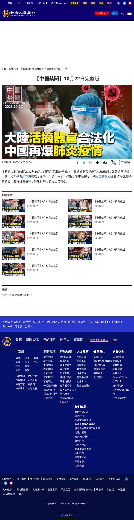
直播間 (79, 340)
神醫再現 (98, 373)
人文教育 (83, 351)
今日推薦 (32, 380)
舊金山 (72, 321)
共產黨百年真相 (83, 420)
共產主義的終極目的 (85, 424)
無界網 (121, 489)
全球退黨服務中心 (83, 489)
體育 (36, 362)
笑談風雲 (81, 360)
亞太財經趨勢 (50, 393)
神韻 (10, 3)
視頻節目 (13, 69)
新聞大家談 (66, 356)
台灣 (27, 362)
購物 (109, 3)
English (105, 321)
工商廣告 (79, 465)
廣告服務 (87, 479)
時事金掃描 (66, 365)
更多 (21, 493)
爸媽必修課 (82, 377)
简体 (45, 3)
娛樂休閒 (118, 351)
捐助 (93, 3)
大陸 (18, 370)
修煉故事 (79, 461)
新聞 (21, 351)
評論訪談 (66, 351)
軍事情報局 (66, 381)
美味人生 (117, 373)
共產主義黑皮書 (83, 449)
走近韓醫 (98, 377)
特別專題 (81, 406)
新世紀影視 (9, 493)
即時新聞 (20, 380)
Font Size (105, 162)
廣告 (85, 3)
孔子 (16, 176)
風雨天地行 (80, 445)
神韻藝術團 (23, 489)
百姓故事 (79, 453)
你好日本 (117, 360)
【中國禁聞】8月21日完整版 (42, 201)
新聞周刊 (48, 377)
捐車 (101, 3)
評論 (18, 366)
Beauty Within (120, 377)
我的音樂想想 (119, 398)
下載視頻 (125, 162)
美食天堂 (117, 369)
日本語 (18, 326)
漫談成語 (81, 373)
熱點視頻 (32, 376)
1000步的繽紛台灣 (121, 391)
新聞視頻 (49, 351)
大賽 (18, 3)
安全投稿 (74, 479)
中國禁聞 (37, 69)
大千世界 (117, 381)
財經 (27, 366)
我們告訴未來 (82, 411)
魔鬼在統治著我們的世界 (87, 428)
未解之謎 (81, 356)
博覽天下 (20, 384)
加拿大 (27, 321)
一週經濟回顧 (50, 385)
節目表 (65, 340)
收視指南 (34, 479)
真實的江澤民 (82, 436)
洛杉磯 (36, 321)
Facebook (118, 3)
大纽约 (17, 321)
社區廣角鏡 (49, 389)
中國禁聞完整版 (52, 69)
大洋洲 (46, 321)
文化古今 (81, 381)
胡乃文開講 (99, 365)
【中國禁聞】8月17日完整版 (42, 233)
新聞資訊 (32, 340)
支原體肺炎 (103, 176)
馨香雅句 (81, 369)
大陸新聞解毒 (67, 398)
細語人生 (64, 402)
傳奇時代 (79, 416)
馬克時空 (64, 393)
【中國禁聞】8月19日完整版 (42, 217)
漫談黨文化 (80, 457)
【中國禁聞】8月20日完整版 (109, 201)
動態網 (110, 489)
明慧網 (99, 489)
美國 (18, 362)
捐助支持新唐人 (99, 340)
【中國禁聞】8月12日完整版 (42, 265)
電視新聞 (25, 69)
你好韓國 (117, 365)
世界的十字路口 (68, 389)
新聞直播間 (103, 13)
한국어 (29, 326)
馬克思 (26, 176)
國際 (18, 358)
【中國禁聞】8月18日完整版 (109, 217)
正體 (39, 3)
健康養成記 (99, 369)
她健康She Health (102, 360)
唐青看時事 (66, 385)
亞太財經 (48, 398)
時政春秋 (64, 369)
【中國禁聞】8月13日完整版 (109, 249)
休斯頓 (55, 321)
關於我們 (21, 479)
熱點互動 (64, 360)
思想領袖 (64, 373)
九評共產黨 (80, 432)
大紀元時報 (38, 489)
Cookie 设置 (67, 515)
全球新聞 (48, 356)
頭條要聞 (20, 376)
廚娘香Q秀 (118, 385)
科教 (27, 370)
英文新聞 (74, 3)
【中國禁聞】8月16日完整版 (109, 233)
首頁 (4, 69)
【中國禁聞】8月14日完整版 (42, 249)
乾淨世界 (52, 489)
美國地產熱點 (84, 385)
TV (115, 13)
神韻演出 (20, 388)
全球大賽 (32, 388)
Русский (7, 326)
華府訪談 (48, 381)
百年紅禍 (79, 440)
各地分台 (29, 3)
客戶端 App (114, 479)
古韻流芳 (81, 365)
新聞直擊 (48, 373)
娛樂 (36, 358)
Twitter (124, 3)
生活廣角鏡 (118, 356)
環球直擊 (48, 360)
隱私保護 (47, 479)
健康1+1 (97, 356)
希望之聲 (65, 489)
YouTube (130, 3)
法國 (63, 321)
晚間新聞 (48, 369)
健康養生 (99, 351)
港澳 (27, 358)
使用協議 (61, 479)
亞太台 (82, 321)
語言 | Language (59, 3)
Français (117, 321)
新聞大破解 (66, 377)
